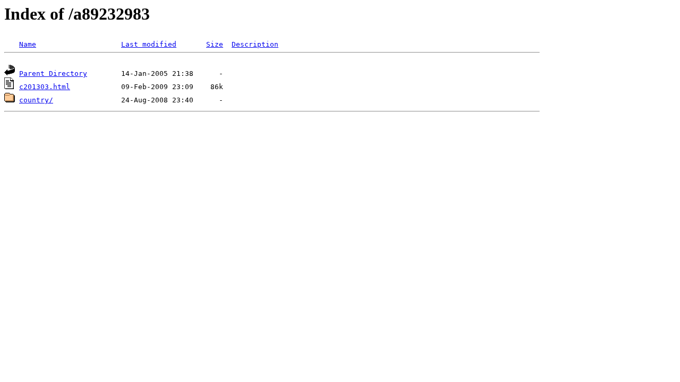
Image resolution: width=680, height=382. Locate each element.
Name (27, 44)
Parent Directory (53, 73)
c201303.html (44, 87)
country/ (36, 100)
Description (255, 44)
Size (214, 44)
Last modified (148, 44)
